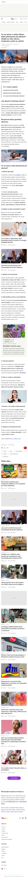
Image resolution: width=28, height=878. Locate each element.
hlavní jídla (8, 809)
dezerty (3, 809)
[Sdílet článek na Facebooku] (2, 448)
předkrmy (3, 811)
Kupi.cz (21, 791)
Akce (2, 857)
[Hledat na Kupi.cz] (21, 19)
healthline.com (9, 438)
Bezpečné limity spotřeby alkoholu (12, 93)
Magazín (3, 849)
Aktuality (3, 479)
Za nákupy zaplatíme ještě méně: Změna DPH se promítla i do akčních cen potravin (14, 620)
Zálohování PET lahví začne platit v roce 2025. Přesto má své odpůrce (14, 575)
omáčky (18, 809)
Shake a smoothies (12, 343)
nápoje (13, 809)
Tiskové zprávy (4, 833)
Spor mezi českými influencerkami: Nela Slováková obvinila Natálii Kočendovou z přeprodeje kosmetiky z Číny (14, 732)
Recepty (4, 1)
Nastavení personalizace (6, 839)
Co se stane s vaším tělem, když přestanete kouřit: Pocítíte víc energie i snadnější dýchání (14, 233)
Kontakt (3, 829)
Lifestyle (3, 44)
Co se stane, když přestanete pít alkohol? (13, 95)
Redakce (3, 831)
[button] (14, 778)
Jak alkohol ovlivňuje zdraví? (10, 90)
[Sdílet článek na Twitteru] (5, 448)
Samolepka (3, 853)
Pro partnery (4, 865)
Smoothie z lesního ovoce (14, 339)
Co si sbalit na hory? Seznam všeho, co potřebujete (14, 760)
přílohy (8, 811)
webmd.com (17, 438)
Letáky (2, 855)
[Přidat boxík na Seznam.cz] (25, 448)
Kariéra (3, 835)
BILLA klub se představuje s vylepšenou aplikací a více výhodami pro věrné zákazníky (14, 475)
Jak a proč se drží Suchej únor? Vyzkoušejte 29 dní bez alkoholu (14, 258)
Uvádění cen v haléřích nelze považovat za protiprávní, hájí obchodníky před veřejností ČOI (14, 547)
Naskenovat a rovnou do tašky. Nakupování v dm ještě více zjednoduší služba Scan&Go (14, 674)
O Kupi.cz (3, 826)
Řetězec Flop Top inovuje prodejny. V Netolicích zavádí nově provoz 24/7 (14, 647)
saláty (12, 811)
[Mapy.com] (25, 818)
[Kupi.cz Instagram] (23, 818)
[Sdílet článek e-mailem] (7, 448)
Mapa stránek (4, 837)
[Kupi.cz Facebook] (20, 818)
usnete (18, 175)
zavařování (20, 811)
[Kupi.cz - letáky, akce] (14, 19)
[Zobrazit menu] (2, 19)
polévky (23, 809)
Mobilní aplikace (5, 847)
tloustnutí (23, 372)
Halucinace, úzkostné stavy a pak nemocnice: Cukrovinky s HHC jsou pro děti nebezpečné (14, 703)
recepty (20, 807)
